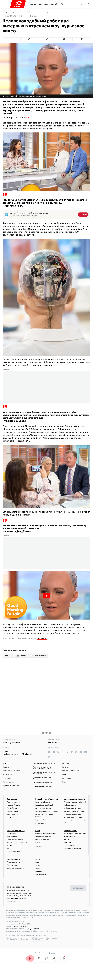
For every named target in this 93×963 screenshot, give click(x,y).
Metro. (28, 117)
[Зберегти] (82, 39)
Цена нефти (11, 834)
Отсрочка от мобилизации (73, 814)
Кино (37, 831)
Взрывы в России (41, 820)
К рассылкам (78, 888)
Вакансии (65, 767)
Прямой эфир (12, 808)
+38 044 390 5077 (55, 743)
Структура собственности (71, 771)
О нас (5, 763)
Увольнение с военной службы (75, 802)
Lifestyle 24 (7, 12)
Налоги (9, 848)
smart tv (38, 939)
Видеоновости (12, 811)
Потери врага (40, 823)
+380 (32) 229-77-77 (19, 926)
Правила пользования (11, 786)
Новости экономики (15, 831)
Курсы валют (12, 837)
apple (25, 939)
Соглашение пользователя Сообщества (42, 778)
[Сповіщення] (88, 4)
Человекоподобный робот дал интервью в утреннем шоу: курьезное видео (54, 12)
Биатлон (38, 871)
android (12, 939)
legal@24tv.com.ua (32, 929)
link (49, 752)
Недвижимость (13, 859)
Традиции (32, 4)
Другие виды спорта (42, 874)
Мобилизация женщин (72, 808)
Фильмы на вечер (42, 840)
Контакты (65, 763)
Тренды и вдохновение (15, 868)
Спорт (38, 859)
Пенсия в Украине (14, 852)
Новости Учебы (70, 831)
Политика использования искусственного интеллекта (42, 767)
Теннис (38, 868)
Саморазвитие (69, 845)
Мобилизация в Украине (74, 799)
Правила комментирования (42, 782)
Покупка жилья (12, 865)
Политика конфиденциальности (44, 763)
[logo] (18, 4)
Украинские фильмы (43, 837)
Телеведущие (8, 778)
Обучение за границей (72, 848)
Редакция (6, 767)
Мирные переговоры (43, 808)
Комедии (38, 843)
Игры (64, 782)
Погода (9, 817)
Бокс (37, 862)
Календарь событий (48, 4)
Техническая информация (42, 786)
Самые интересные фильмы (45, 834)
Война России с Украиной (46, 799)
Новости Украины (13, 805)
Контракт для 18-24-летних (74, 811)
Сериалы (38, 846)
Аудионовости (12, 814)
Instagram (42, 638)
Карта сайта (66, 778)
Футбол (38, 865)
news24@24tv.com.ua (12, 743)
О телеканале (8, 774)
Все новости (12, 799)
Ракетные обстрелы (42, 802)
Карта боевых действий (44, 805)
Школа (66, 839)
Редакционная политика (11, 771)
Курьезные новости (19, 12)
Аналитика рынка (13, 862)
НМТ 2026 (67, 842)
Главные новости (13, 802)
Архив (64, 774)
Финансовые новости (15, 840)
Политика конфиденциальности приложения (44, 773)
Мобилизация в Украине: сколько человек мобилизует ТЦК (75, 820)
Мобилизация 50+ (70, 805)
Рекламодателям (9, 782)
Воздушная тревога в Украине (46, 811)
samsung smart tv (51, 939)
